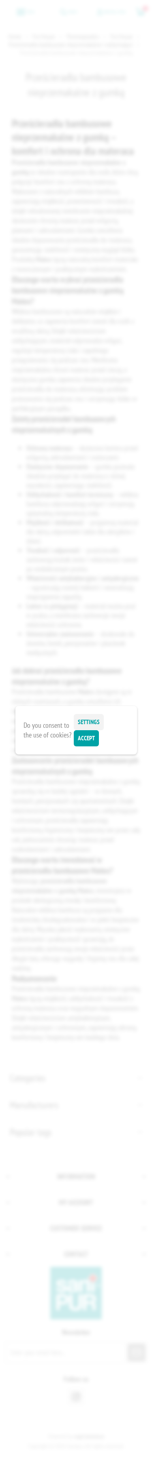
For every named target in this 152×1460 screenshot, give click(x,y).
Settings (89, 722)
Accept (86, 738)
